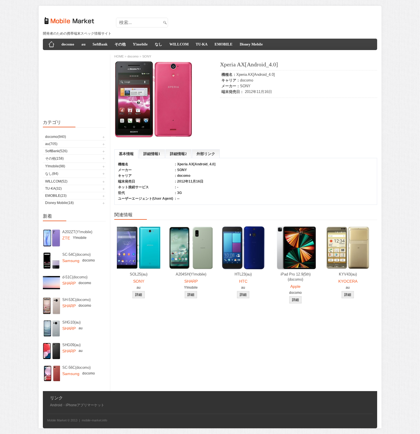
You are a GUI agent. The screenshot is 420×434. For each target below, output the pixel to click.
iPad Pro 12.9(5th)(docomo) (296, 277)
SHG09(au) (71, 345)
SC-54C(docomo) (76, 254)
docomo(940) (55, 137)
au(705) (51, 144)
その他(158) (54, 158)
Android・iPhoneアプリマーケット (77, 405)
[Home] (51, 44)
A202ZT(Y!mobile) (77, 232)
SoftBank (100, 44)
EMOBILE (224, 44)
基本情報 (126, 154)
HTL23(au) (243, 274)
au (83, 44)
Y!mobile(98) (55, 166)
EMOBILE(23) (56, 196)
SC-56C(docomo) (76, 367)
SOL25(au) (138, 274)
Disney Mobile (251, 44)
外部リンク (206, 154)
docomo (67, 44)
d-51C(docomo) (74, 277)
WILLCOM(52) (56, 181)
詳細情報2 (178, 154)
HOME (119, 56)
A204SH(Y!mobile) (191, 274)
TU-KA (201, 44)
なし (158, 44)
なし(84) (51, 174)
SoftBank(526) (56, 151)
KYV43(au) (348, 274)
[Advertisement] (272, 21)
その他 (120, 44)
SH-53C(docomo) (76, 300)
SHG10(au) (71, 322)
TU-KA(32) (53, 189)
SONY (245, 86)
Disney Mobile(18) (59, 203)
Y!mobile (140, 44)
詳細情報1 (151, 154)
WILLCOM (179, 44)
